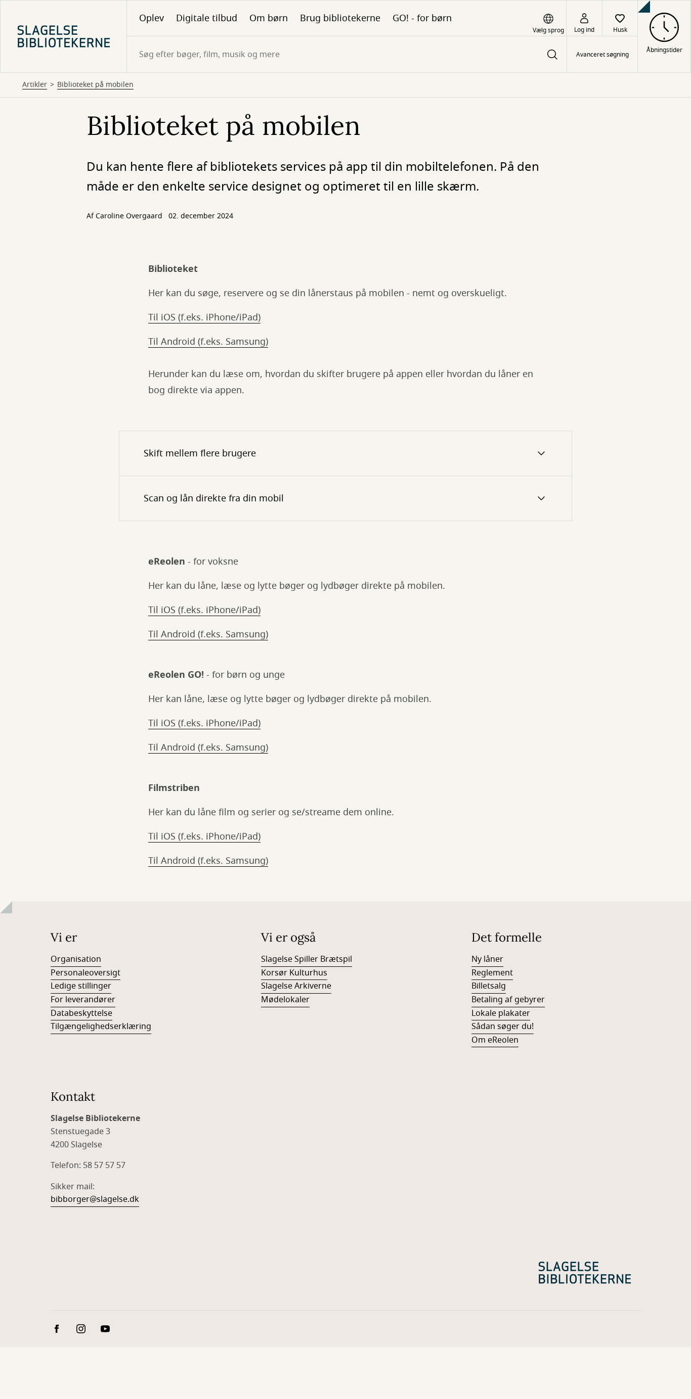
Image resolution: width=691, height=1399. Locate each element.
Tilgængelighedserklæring (101, 1026)
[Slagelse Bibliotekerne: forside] (63, 36)
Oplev (151, 18)
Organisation (76, 959)
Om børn (268, 18)
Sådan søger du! (502, 1026)
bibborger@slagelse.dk (95, 1199)
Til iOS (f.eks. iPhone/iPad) (204, 317)
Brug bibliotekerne (340, 18)
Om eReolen (495, 1040)
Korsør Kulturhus (294, 973)
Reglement (492, 973)
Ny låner (487, 959)
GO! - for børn (422, 18)
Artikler (34, 85)
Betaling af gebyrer (508, 1000)
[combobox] (347, 54)
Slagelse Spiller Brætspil (306, 959)
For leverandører (83, 1000)
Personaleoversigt (85, 973)
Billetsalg (488, 986)
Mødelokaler (285, 1000)
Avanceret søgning (602, 54)
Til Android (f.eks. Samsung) (208, 341)
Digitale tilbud (206, 18)
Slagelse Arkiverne (296, 986)
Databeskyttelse (81, 1013)
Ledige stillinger (81, 986)
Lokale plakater (500, 1013)
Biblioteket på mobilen (95, 85)
